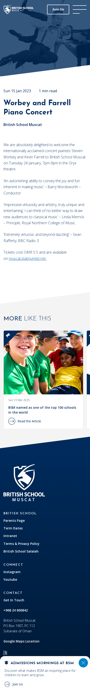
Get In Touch (13, 600)
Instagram (12, 572)
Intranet (10, 536)
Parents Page (14, 520)
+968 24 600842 (15, 610)
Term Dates (13, 528)
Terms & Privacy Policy (21, 543)
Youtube (10, 579)
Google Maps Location (21, 641)
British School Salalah (21, 551)
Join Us (58, 9)
